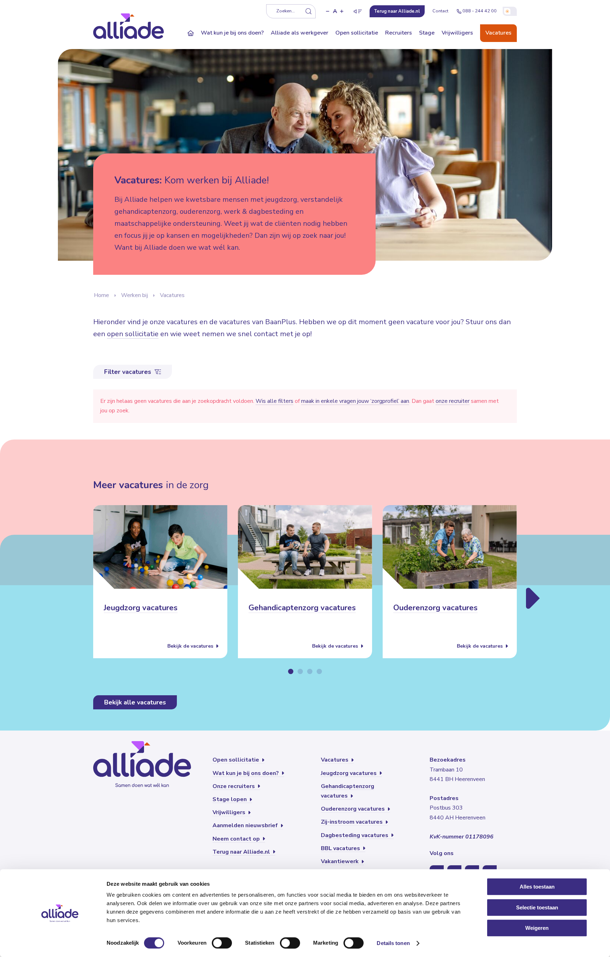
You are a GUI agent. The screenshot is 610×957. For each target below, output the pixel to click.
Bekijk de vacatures (191, 646)
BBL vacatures (341, 848)
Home (101, 295)
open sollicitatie (133, 334)
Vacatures (498, 33)
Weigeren (537, 928)
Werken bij (134, 295)
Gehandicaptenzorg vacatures (302, 608)
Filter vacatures (128, 372)
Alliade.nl (397, 11)
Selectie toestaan (537, 907)
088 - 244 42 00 (479, 11)
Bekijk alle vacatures (135, 702)
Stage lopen (230, 799)
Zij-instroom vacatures (352, 822)
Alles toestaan (537, 887)
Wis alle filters (274, 401)
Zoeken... (285, 11)
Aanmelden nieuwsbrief (246, 825)
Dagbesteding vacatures (355, 835)
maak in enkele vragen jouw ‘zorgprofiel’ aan (355, 401)
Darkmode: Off (510, 11)
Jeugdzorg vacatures (141, 608)
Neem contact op (237, 839)
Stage (427, 33)
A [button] (335, 11)
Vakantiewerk (340, 861)
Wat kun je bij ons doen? (232, 33)
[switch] (222, 943)
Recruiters (398, 33)
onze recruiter (453, 401)
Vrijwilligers (457, 33)
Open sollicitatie (356, 33)
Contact (440, 11)
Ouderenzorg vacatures (435, 608)
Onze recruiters (234, 786)
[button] (327, 11)
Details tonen (393, 943)
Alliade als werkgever (299, 33)
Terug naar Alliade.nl (242, 852)
